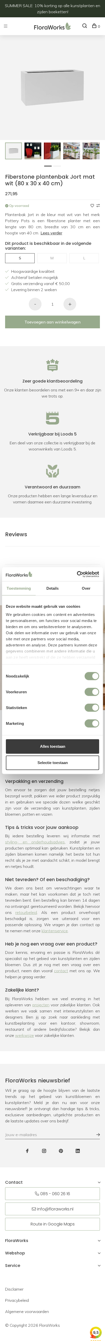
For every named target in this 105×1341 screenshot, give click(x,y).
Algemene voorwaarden (27, 1311)
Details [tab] (52, 588)
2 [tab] (58, 165)
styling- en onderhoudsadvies (35, 841)
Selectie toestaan (52, 762)
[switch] (92, 692)
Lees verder (51, 232)
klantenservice (55, 930)
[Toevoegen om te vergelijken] (98, 205)
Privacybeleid (17, 1300)
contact (61, 970)
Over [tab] (86, 588)
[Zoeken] (85, 26)
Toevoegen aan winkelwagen (52, 321)
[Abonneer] (95, 1134)
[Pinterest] (61, 1151)
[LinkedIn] (78, 1151)
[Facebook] (27, 1151)
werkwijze (24, 1035)
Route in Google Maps (53, 1224)
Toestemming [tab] (19, 588)
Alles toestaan (52, 746)
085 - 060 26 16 (55, 1194)
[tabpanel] (13, 151)
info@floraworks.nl (55, 1209)
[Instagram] (44, 1151)
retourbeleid (26, 912)
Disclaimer (14, 1289)
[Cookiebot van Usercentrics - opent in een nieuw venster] (77, 574)
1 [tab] (49, 165)
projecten (40, 1004)
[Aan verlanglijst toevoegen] (92, 205)
